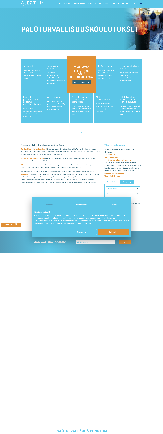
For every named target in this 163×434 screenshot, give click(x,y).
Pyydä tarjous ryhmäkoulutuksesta (117, 160)
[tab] (113, 182)
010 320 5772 (109, 155)
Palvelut (92, 4)
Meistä (125, 4)
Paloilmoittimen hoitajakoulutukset (34, 149)
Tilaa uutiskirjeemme (112, 176)
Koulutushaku (65, 4)
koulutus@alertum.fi (111, 157)
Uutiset (116, 4)
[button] (143, 430)
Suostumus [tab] (48, 205)
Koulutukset (79, 4)
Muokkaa (79, 232)
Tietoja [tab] (114, 205)
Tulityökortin (25, 174)
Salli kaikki (113, 232)
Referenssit (104, 4)
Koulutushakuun (81, 82)
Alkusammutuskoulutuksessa (32, 165)
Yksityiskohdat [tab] (81, 205)
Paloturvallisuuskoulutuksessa (32, 158)
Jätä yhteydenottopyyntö (114, 173)
